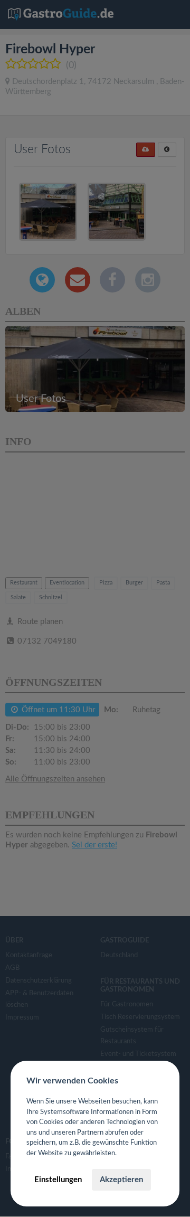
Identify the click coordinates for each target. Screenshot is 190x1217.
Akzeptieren (121, 1180)
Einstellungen (58, 1180)
